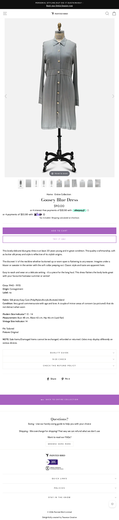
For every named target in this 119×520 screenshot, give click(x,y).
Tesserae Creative (69, 517)
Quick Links (59, 479)
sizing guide (56, 423)
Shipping (55, 218)
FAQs (67, 437)
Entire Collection (63, 194)
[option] (59, 4)
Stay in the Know (59, 497)
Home (50, 194)
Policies (59, 488)
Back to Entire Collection (61, 400)
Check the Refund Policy (59, 366)
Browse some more (59, 444)
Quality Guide (59, 353)
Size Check (59, 359)
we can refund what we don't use (84, 431)
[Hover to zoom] (60, 97)
